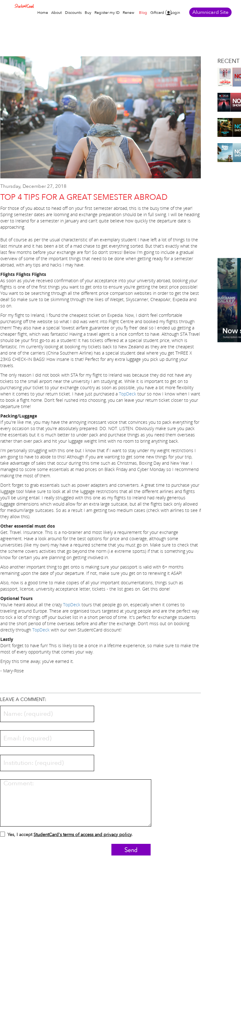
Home (42, 12)
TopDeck (127, 394)
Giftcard (157, 12)
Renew (128, 12)
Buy (88, 12)
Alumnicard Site (210, 12)
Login (175, 12)
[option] (100, 120)
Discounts (73, 12)
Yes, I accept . (70, 835)
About (56, 12)
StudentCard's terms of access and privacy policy (82, 835)
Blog (143, 12)
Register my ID (107, 12)
